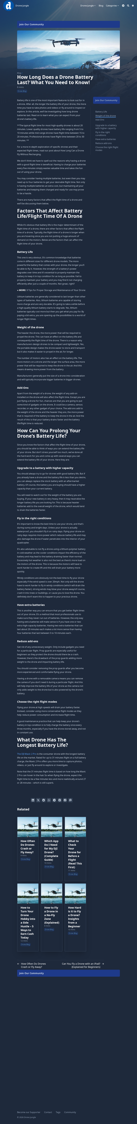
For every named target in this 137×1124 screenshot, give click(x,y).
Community (70, 1112)
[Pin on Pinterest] (60, 800)
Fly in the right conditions (102, 134)
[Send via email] (70, 800)
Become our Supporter (28, 1112)
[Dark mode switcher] (133, 5)
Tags (58, 1112)
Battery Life (101, 111)
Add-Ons (99, 119)
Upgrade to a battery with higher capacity (106, 127)
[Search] (128, 5)
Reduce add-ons (103, 143)
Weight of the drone (105, 115)
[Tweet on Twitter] (38, 800)
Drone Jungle (22, 5)
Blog (19, 73)
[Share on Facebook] (65, 800)
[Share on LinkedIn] (33, 800)
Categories (111, 5)
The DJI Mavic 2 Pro (27, 753)
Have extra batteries (105, 139)
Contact (48, 1112)
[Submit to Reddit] (43, 800)
